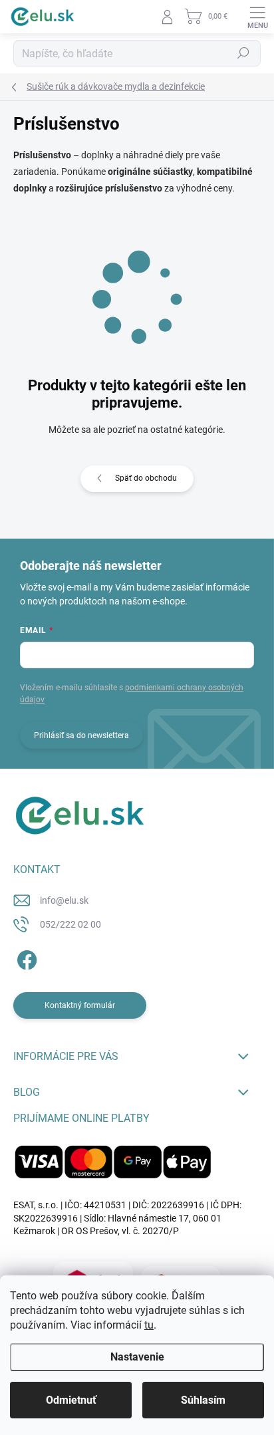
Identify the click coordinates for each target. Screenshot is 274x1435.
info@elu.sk (64, 900)
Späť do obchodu (146, 478)
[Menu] (257, 16)
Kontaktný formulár (80, 1005)
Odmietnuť (71, 1400)
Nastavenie (137, 1357)
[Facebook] (25, 958)
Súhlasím (203, 1400)
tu (149, 1325)
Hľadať (243, 53)
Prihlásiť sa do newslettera (81, 735)
